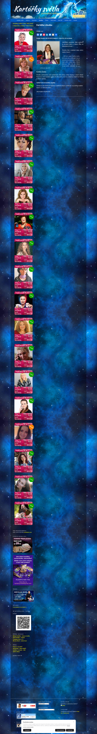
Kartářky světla (20, 20)
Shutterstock (66, 713)
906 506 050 (18, 47)
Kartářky (41, 20)
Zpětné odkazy (16, 651)
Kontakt (75, 20)
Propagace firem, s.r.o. (18, 639)
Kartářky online (68, 20)
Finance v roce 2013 (17, 646)
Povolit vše (70, 730)
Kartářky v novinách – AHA (19, 650)
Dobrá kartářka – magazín (19, 637)
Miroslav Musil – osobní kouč (20, 641)
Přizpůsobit (27, 730)
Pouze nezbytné (60, 730)
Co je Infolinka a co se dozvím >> (20, 607)
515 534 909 (18, 51)
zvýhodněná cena (27, 532)
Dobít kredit (53, 20)
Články (46, 20)
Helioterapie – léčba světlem (19, 648)
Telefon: (16, 46)
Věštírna (28, 20)
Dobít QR (60, 20)
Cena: (25, 46)
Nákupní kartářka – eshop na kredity (21, 636)
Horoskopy (34, 20)
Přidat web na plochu (79, 16)
